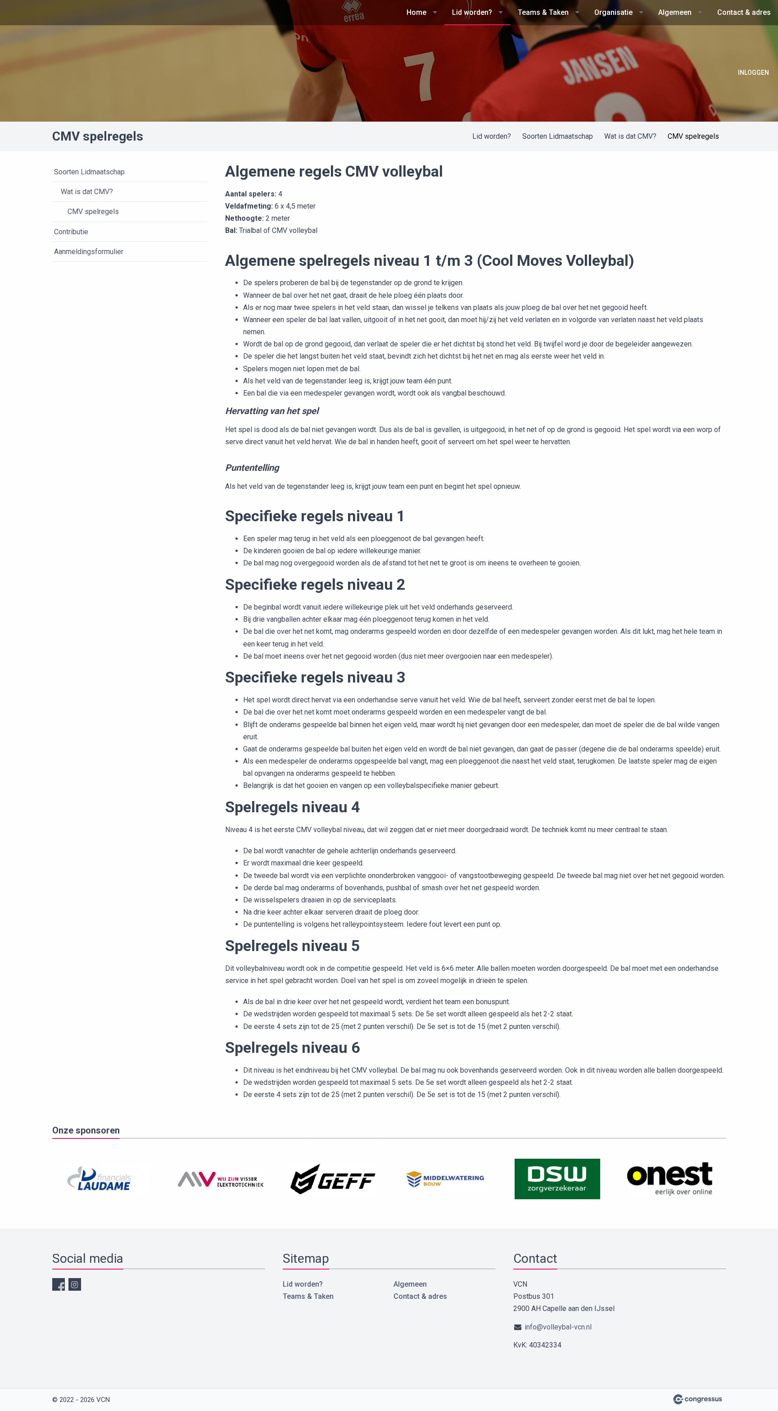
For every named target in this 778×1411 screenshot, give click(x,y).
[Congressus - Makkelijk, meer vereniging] (697, 1399)
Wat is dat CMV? (630, 136)
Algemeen (675, 12)
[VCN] (34, 47)
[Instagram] (74, 1284)
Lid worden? (472, 12)
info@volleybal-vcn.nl (558, 1327)
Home (416, 12)
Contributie (71, 232)
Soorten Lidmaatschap (557, 136)
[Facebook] (58, 1284)
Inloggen (753, 72)
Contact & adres (744, 12)
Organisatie (613, 12)
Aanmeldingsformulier (88, 251)
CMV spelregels (93, 211)
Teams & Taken (543, 12)
